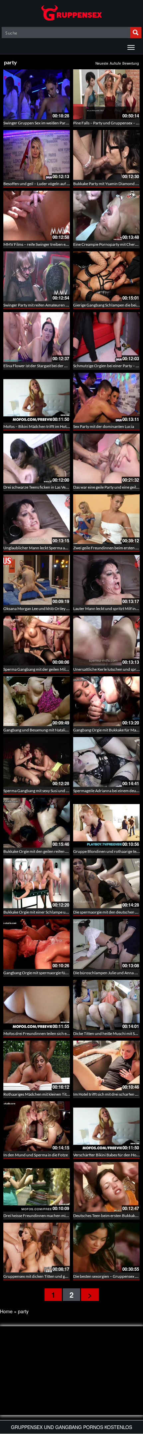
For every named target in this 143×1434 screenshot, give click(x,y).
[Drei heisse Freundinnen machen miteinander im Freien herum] (36, 1187)
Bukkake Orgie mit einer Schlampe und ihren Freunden (50, 912)
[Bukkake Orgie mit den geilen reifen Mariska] (36, 823)
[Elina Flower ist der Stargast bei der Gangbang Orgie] (36, 337)
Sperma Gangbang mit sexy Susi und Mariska (41, 790)
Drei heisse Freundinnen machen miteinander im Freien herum (57, 1215)
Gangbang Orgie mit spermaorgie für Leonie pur (44, 972)
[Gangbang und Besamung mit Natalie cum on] (36, 701)
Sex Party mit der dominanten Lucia (103, 426)
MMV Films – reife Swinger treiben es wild (39, 244)
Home (6, 1311)
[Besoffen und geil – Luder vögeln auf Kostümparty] (36, 155)
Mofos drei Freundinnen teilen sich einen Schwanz (46, 1033)
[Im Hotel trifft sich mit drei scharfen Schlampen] (106, 1065)
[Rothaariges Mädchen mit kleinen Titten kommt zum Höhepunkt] (36, 1065)
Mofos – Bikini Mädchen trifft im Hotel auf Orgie (44, 426)
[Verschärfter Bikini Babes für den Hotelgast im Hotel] (106, 1126)
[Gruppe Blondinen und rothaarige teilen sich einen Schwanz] (106, 823)
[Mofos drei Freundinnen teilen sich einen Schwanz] (36, 1005)
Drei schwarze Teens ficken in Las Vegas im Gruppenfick (51, 487)
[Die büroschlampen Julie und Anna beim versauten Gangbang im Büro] (106, 944)
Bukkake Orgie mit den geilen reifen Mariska (41, 851)
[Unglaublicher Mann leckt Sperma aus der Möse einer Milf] (36, 519)
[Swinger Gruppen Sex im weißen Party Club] (36, 94)
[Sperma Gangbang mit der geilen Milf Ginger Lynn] (36, 640)
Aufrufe (115, 63)
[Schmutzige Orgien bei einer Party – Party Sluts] (106, 337)
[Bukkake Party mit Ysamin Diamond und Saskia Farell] (106, 155)
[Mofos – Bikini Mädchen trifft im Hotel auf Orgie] (36, 398)
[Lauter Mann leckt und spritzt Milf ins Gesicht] (106, 580)
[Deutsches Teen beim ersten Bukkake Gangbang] (106, 1187)
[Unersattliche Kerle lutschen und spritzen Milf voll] (106, 640)
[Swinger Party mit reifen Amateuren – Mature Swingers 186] (36, 276)
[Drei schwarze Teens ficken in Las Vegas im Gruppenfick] (36, 458)
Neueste (101, 63)
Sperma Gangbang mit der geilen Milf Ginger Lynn (45, 669)
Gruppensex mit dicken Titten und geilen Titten (43, 1276)
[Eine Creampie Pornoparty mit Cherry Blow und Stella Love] (106, 215)
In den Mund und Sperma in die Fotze (35, 1154)
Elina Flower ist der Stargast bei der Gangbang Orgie (48, 365)
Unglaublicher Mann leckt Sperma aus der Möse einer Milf (53, 547)
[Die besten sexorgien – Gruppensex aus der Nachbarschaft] (106, 1247)
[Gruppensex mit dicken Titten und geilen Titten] (36, 1247)
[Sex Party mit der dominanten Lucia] (106, 398)
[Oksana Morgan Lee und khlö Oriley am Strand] (36, 580)
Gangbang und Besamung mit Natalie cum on (42, 729)
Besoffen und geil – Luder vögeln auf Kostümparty (46, 183)
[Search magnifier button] (135, 32)
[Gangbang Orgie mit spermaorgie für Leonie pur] (36, 944)
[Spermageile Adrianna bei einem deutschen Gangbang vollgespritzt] (106, 762)
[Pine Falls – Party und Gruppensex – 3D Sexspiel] (106, 94)
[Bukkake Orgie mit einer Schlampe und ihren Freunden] (36, 883)
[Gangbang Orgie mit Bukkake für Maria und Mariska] (106, 701)
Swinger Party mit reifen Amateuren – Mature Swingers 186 (54, 305)
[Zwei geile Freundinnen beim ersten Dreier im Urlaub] (106, 519)
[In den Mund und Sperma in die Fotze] (36, 1126)
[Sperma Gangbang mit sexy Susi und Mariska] (36, 762)
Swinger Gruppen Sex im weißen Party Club (40, 122)
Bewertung (130, 63)
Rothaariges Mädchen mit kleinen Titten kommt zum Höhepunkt (58, 1094)
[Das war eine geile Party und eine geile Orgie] (106, 458)
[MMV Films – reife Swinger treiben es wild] (36, 215)
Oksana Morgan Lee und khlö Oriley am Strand (43, 608)
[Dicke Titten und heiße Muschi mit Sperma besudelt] (106, 1005)
